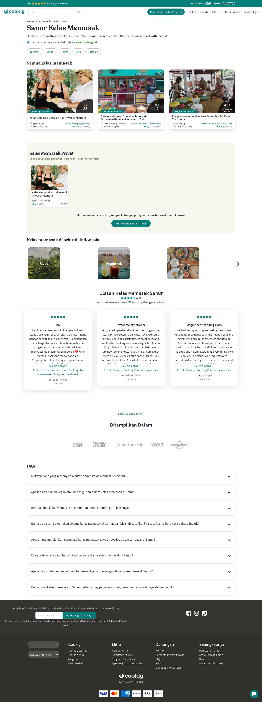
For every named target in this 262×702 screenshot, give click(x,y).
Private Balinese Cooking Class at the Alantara (131, 370)
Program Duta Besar (123, 659)
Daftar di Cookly (198, 12)
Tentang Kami (76, 655)
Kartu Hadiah (232, 12)
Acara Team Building (211, 655)
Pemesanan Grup (209, 650)
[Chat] (254, 694)
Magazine (73, 659)
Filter (65, 51)
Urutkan (93, 51)
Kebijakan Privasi (117, 621)
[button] (48, 3)
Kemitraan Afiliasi (122, 655)
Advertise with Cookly (211, 663)
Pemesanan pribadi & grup (166, 12)
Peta (78, 51)
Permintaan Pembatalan (170, 655)
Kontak (160, 650)
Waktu (50, 51)
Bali (56, 21)
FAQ (158, 659)
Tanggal (34, 51)
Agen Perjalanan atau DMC (127, 663)
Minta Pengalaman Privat (131, 223)
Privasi (159, 663)
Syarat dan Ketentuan (168, 667)
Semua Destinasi (78, 650)
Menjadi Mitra (120, 650)
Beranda (32, 21)
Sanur (65, 21)
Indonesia (45, 21)
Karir (202, 659)
